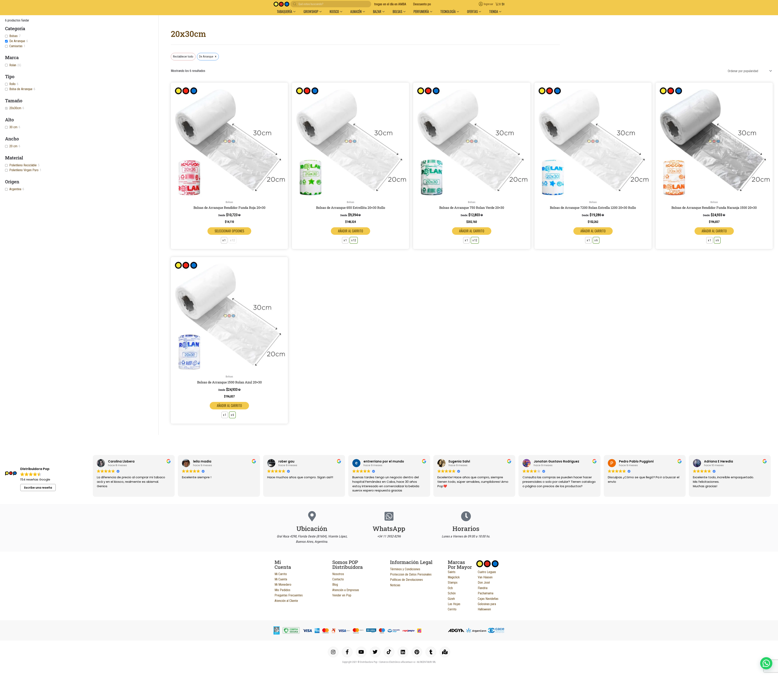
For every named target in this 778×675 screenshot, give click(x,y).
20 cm (13, 146)
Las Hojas (454, 604)
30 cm (13, 127)
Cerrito (452, 609)
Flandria (482, 588)
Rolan (12, 65)
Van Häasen (485, 577)
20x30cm (15, 108)
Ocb (450, 588)
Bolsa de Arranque (20, 89)
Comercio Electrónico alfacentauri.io (397, 662)
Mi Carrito (281, 574)
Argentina (15, 189)
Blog (335, 584)
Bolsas (13, 36)
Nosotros (338, 574)
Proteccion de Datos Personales (411, 574)
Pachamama (485, 593)
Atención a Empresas (345, 590)
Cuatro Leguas (487, 572)
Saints (451, 572)
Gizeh (451, 599)
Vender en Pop (341, 595)
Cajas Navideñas (488, 599)
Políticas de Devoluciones (406, 580)
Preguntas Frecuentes (289, 595)
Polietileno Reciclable (23, 165)
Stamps (452, 582)
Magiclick (454, 577)
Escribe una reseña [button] (38, 488)
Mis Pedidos (282, 590)
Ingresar (488, 4)
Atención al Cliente (286, 601)
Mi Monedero (283, 584)
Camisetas (15, 46)
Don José (484, 582)
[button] (284, 87)
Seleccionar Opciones (229, 231)
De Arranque (17, 41)
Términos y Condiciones (405, 569)
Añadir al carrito (350, 231)
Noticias (395, 585)
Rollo (12, 84)
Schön (452, 593)
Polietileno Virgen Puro (23, 170)
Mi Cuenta (281, 579)
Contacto (338, 579)
